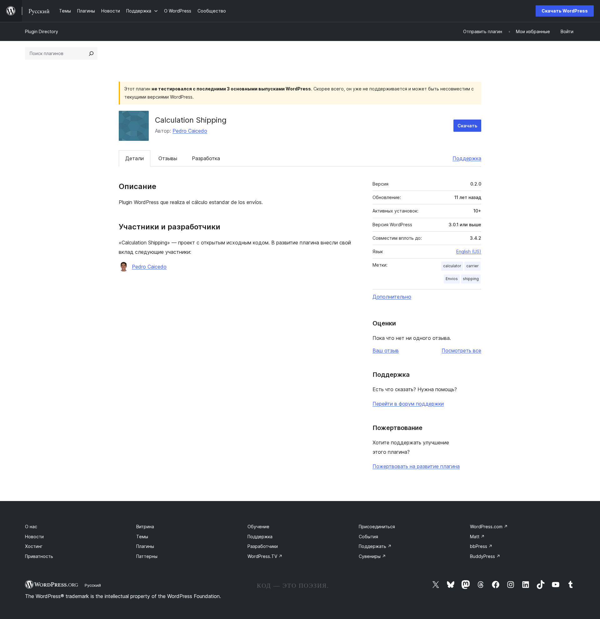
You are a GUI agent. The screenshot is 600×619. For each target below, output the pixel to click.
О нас (31, 526)
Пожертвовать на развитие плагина (416, 466)
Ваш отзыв (385, 350)
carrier (472, 265)
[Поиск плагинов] (91, 53)
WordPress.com (489, 526)
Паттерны (147, 556)
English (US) (468, 251)
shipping (471, 278)
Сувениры (372, 556)
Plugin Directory (41, 31)
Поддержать (375, 546)
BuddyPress (485, 556)
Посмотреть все (461, 350)
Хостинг (33, 546)
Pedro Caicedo (189, 131)
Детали (134, 158)
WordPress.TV (265, 556)
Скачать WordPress (565, 10)
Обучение (258, 526)
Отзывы (167, 158)
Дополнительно (391, 297)
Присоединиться (377, 526)
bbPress (481, 546)
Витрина (145, 526)
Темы (142, 536)
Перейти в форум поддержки (408, 404)
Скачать (467, 125)
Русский (93, 585)
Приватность (39, 556)
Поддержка (466, 158)
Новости (34, 536)
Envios (452, 278)
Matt (477, 536)
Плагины (145, 546)
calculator (452, 265)
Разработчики (263, 546)
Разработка (206, 158)
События (368, 536)
